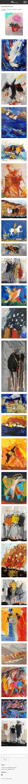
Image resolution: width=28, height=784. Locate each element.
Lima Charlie (9, 778)
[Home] (14, 2)
